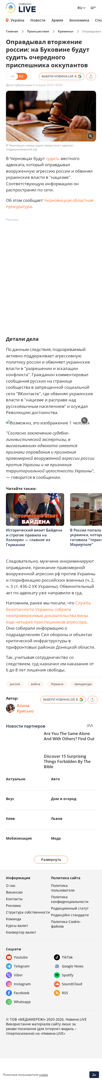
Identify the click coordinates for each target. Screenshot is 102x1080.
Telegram (21, 966)
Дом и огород (63, 798)
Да (94, 1075)
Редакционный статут (70, 908)
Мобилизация (19, 838)
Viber (18, 975)
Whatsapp (22, 1001)
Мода (56, 838)
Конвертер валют (21, 932)
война (35, 684)
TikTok (67, 957)
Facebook (21, 992)
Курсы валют (17, 925)
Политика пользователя (63, 888)
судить (53, 158)
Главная (12, 31)
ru (79, 7)
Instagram (22, 984)
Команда (13, 919)
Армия (57, 20)
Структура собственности (28, 912)
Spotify (67, 975)
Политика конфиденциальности (69, 899)
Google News (72, 966)
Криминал (65, 31)
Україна (17, 20)
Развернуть (51, 859)
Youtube (21, 957)
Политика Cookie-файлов (66, 924)
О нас (11, 885)
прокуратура (83, 684)
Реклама (13, 905)
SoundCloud (72, 984)
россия (15, 684)
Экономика (79, 20)
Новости (38, 20)
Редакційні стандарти (70, 915)
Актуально (16, 779)
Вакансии (14, 892)
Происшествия (38, 31)
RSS (65, 992)
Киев (10, 818)
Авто (55, 779)
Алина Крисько (25, 708)
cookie (43, 1075)
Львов (56, 818)
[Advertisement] (51, 274)
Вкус (10, 798)
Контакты (14, 898)
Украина (57, 684)
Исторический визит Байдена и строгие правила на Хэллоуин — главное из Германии (34, 537)
